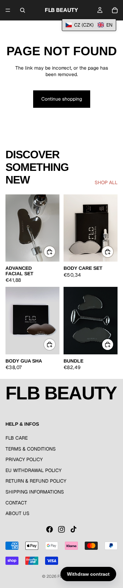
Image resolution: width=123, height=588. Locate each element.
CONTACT (16, 503)
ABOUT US (17, 513)
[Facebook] (49, 529)
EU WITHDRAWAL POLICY (33, 470)
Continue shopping (61, 99)
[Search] (22, 10)
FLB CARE (16, 438)
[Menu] (8, 10)
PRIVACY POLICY (24, 459)
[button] (89, 25)
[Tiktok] (73, 529)
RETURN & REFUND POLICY (35, 481)
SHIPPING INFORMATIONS (34, 492)
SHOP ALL (106, 182)
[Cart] (114, 10)
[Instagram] (61, 529)
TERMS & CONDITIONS (30, 449)
